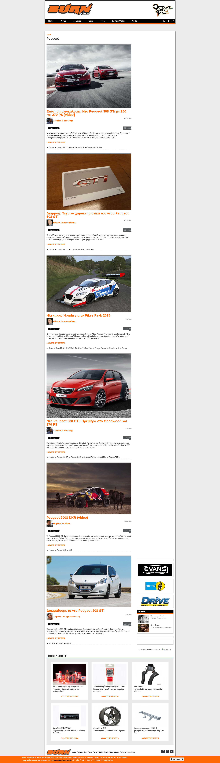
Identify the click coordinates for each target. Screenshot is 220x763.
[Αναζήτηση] (164, 21)
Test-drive (52, 643)
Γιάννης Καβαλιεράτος (158, 618)
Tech (102, 21)
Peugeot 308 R (79, 147)
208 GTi (68, 643)
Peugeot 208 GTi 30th (94, 147)
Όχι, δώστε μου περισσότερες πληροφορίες (93, 760)
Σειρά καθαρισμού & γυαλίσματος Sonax (68, 686)
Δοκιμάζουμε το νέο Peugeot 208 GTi (75, 610)
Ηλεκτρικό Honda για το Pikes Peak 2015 (78, 315)
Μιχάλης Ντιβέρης (61, 523)
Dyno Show (155, 625)
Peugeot (51, 147)
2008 (70, 550)
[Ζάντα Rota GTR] (109, 706)
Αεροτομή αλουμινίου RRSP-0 (145, 728)
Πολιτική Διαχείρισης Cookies (62, 760)
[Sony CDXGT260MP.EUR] (69, 706)
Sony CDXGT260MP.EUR (62, 728)
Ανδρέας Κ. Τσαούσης (63, 120)
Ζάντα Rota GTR (99, 728)
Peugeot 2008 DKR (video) (67, 517)
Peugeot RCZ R (114, 457)
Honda (51, 348)
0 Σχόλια (127, 128)
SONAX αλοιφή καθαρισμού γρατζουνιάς (109, 686)
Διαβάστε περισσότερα (56, 142)
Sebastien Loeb (114, 348)
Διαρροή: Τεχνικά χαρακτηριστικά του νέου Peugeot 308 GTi (88, 214)
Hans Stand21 (139, 686)
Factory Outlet (118, 21)
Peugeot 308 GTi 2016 (64, 147)
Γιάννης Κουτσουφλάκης (64, 222)
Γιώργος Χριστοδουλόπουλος (161, 628)
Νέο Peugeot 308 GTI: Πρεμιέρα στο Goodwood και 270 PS (87, 422)
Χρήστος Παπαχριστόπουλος (66, 616)
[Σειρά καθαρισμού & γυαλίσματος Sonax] (69, 665)
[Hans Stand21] (150, 665)
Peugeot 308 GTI (62, 249)
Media (134, 21)
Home (51, 21)
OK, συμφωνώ (177, 759)
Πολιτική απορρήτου (127, 752)
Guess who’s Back (157, 616)
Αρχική (49, 34)
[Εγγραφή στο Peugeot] (49, 652)
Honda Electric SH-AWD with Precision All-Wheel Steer (74, 348)
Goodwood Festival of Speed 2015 (82, 249)
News (63, 21)
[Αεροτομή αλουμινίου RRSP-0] (150, 706)
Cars (91, 21)
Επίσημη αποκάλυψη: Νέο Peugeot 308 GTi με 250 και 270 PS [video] (86, 113)
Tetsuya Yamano (100, 348)
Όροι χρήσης (114, 752)
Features (77, 21)
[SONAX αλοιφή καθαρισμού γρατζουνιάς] (109, 665)
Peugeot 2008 (61, 550)
